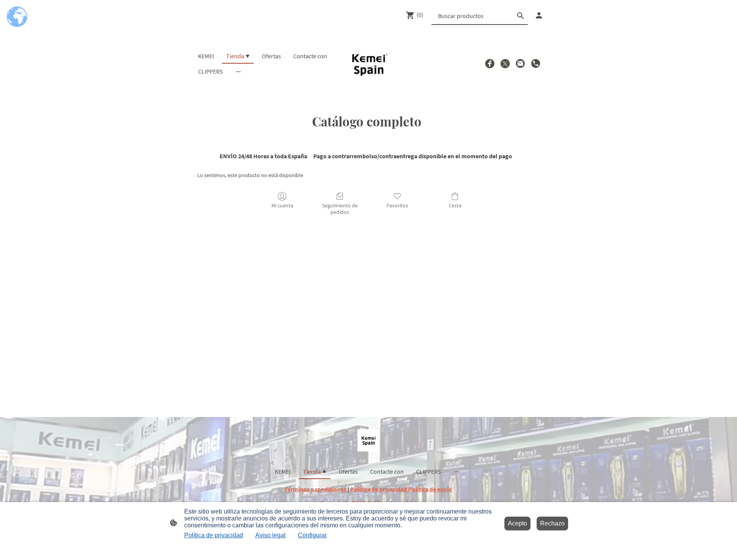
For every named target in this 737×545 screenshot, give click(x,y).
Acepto (517, 523)
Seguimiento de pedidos (340, 208)
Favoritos (397, 205)
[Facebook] (489, 63)
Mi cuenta (282, 205)
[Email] (520, 63)
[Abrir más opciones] (238, 71)
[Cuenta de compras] (539, 15)
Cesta (455, 205)
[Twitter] (505, 63)
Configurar (312, 535)
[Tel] (535, 63)
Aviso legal (270, 535)
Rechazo (552, 523)
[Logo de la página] (368, 63)
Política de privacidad (213, 535)
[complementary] (17, 17)
